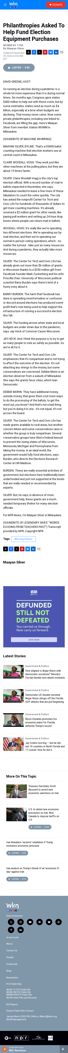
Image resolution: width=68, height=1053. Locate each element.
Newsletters (12, 978)
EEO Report (12, 1004)
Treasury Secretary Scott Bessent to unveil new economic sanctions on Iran (43, 790)
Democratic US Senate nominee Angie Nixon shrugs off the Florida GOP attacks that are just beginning (44, 698)
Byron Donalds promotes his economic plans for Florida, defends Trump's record (41, 722)
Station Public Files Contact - (20, 1011)
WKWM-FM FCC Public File (19, 995)
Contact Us (11, 950)
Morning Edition (23, 539)
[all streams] (64, 1049)
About (9, 944)
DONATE (57, 4)
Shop (9, 971)
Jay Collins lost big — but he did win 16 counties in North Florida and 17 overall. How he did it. (45, 746)
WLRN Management (16, 1019)
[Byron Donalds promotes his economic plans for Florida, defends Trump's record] (13, 720)
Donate (10, 957)
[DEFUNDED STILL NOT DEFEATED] (34, 616)
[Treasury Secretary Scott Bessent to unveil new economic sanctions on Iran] (16, 791)
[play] (5, 1049)
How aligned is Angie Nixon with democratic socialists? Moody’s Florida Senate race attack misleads (45, 674)
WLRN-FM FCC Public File (18, 992)
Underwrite (11, 964)
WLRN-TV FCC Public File (18, 990)
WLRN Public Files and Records (21, 998)
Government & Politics (37, 666)
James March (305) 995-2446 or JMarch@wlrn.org (31, 1016)
